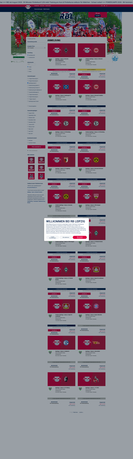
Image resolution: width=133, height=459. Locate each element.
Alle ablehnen (66, 237)
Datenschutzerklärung (51, 233)
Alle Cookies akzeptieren (80, 237)
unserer (78, 231)
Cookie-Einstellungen (52, 237)
